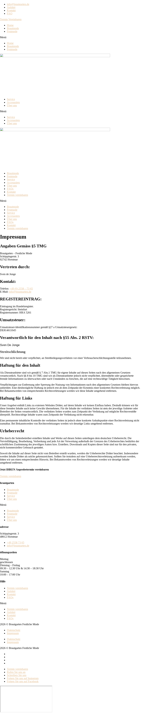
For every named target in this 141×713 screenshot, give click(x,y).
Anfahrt (11, 591)
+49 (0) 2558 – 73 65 (21, 288)
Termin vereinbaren (17, 194)
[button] (10, 19)
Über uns (12, 105)
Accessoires (13, 102)
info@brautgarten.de (20, 291)
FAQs (10, 188)
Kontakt (11, 191)
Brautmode (13, 28)
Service (11, 99)
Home (10, 25)
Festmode (12, 31)
